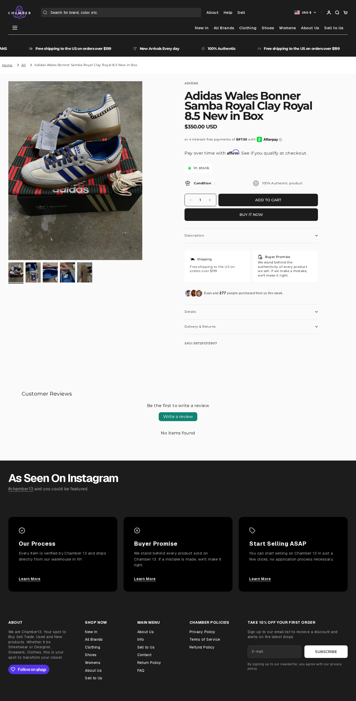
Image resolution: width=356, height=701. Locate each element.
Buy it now (251, 214)
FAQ (141, 670)
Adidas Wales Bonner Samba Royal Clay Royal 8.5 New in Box (85, 65)
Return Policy (149, 662)
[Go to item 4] (67, 272)
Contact (144, 654)
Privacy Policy (202, 631)
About (212, 12)
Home (7, 65)
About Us (310, 27)
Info (140, 639)
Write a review (178, 416)
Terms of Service (204, 639)
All (23, 65)
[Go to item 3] (50, 272)
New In (202, 27)
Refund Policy (201, 647)
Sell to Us (333, 27)
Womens (287, 27)
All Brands (224, 27)
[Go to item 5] (84, 272)
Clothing (248, 27)
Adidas (191, 83)
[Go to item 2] (33, 272)
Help (228, 12)
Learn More (30, 578)
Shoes (268, 27)
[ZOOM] (130, 248)
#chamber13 (20, 489)
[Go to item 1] (15, 272)
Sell (241, 12)
